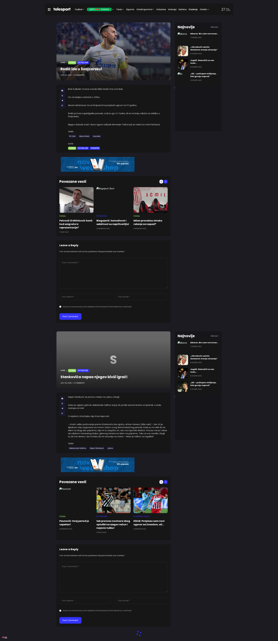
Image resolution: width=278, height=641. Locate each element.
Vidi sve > (215, 27)
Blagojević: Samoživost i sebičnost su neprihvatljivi (112, 222)
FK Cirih (72, 136)
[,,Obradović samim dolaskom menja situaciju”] (183, 51)
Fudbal (72, 62)
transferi (96, 136)
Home (63, 62)
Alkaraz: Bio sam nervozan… (204, 33)
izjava (110, 448)
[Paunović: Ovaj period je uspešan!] (76, 500)
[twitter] (62, 95)
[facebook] (62, 91)
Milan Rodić (84, 136)
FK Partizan (101, 216)
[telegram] (62, 100)
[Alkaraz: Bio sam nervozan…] (183, 37)
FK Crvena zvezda (141, 516)
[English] (3, 637)
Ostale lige (83, 62)
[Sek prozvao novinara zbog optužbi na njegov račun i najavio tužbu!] (113, 500)
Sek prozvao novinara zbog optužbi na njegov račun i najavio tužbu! (113, 524)
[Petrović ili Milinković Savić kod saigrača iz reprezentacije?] (76, 200)
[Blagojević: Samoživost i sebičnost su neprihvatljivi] (113, 200)
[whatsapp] (62, 105)
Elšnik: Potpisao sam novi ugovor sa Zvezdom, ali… (148, 522)
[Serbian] (6, 637)
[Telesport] (62, 9)
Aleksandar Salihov (77, 448)
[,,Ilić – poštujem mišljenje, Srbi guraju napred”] (183, 77)
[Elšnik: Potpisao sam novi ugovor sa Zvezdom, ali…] (150, 500)
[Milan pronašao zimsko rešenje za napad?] (150, 200)
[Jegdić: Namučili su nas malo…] (183, 64)
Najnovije (186, 27)
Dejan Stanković (97, 448)
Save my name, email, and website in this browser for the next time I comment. (97, 306)
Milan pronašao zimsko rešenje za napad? (147, 222)
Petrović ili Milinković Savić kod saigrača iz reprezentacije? (76, 224)
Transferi (94, 148)
